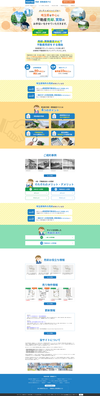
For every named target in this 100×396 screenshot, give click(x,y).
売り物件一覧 (67, 382)
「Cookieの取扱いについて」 (67, 394)
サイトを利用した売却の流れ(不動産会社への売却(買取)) (58, 380)
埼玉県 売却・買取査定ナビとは (30, 5)
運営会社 (61, 382)
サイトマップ (55, 382)
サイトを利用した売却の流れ (44, 5)
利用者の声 (73, 5)
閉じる (81, 394)
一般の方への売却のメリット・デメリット (48, 379)
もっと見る (50, 175)
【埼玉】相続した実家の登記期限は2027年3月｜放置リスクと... (36, 321)
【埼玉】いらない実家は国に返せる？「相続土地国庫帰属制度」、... (37, 316)
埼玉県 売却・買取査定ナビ (50, 376)
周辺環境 (49, 382)
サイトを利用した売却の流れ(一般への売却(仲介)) (38, 380)
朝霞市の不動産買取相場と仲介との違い (33, 327)
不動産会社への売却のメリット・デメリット (64, 379)
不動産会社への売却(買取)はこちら (56, 388)
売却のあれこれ (36, 382)
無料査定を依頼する (68, 2)
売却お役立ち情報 (55, 5)
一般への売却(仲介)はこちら (42, 388)
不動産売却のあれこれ (64, 5)
